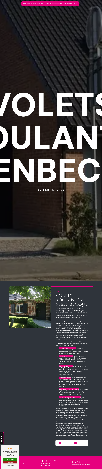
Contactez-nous (81, 443)
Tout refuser (9, 462)
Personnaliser (10, 465)
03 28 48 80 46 (45, 464)
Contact (75, 3)
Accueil (24, 3)
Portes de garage (57, 3)
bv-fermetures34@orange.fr (81, 465)
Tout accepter (10, 459)
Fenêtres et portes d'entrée (35, 3)
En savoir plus (64, 443)
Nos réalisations (67, 3)
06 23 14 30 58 (45, 465)
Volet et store (47, 3)
